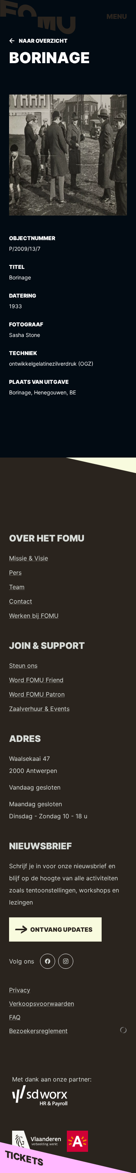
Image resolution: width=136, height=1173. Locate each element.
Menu (117, 16)
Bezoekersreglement (38, 1031)
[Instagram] (65, 961)
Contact (20, 601)
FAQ (14, 1017)
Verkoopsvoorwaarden (41, 1003)
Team (17, 587)
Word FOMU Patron (37, 694)
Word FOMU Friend (36, 680)
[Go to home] (38, 19)
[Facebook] (47, 961)
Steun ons (23, 665)
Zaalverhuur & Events (39, 708)
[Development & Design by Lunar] (123, 1030)
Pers (15, 572)
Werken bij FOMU (34, 615)
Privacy (19, 990)
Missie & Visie (28, 558)
